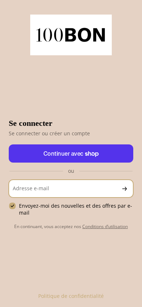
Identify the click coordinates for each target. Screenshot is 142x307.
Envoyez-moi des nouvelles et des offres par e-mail (75, 209)
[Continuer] (124, 188)
